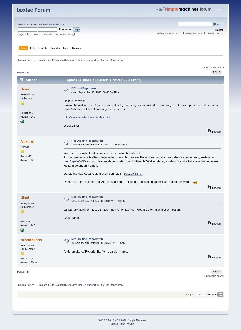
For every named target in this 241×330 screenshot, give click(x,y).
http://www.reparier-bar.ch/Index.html (87, 117)
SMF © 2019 (120, 320)
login (49, 24)
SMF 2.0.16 (104, 320)
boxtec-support (87, 60)
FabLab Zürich (133, 173)
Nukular (27, 141)
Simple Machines (137, 320)
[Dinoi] (22, 122)
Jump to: (190, 294)
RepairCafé (76, 161)
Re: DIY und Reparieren (87, 140)
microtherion (31, 240)
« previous (210, 67)
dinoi (25, 89)
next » (220, 67)
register (60, 24)
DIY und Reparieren (84, 88)
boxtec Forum (33, 10)
